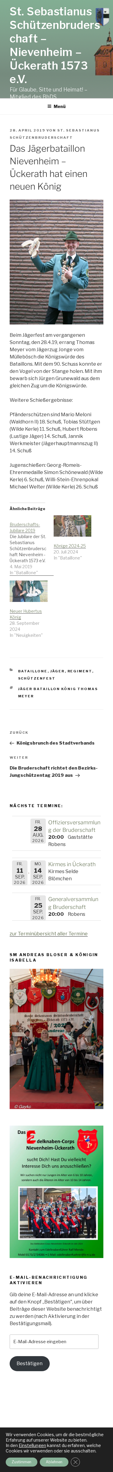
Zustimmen (21, 1462)
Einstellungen (32, 1445)
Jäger (57, 671)
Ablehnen (54, 1462)
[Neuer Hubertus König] (29, 591)
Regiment (79, 671)
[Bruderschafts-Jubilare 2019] (32, 545)
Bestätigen (29, 1363)
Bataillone (33, 671)
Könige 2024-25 (70, 545)
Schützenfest (37, 678)
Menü (60, 106)
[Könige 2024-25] (73, 526)
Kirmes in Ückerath (72, 864)
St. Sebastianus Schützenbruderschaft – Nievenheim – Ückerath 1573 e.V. (55, 45)
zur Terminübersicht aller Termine (49, 934)
